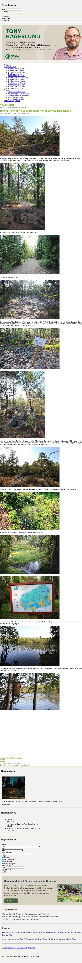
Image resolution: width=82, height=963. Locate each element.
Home (2, 107)
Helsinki (30, 932)
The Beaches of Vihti (15, 88)
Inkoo (36, 932)
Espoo (2, 760)
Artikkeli (7, 858)
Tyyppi (4, 856)
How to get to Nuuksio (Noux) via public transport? (24, 828)
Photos (6, 90)
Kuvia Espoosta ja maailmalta (16, 107)
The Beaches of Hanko (16, 70)
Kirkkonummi (51, 932)
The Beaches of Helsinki (16, 72)
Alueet (4, 848)
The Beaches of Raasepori (17, 83)
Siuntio (79, 932)
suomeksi (5, 16)
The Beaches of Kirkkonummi (18, 77)
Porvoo (64, 932)
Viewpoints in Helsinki (16, 99)
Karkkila (42, 932)
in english (5, 20)
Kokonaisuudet (7, 852)
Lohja (59, 932)
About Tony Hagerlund (12, 101)
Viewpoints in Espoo (15, 97)
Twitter (4, 948)
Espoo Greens (34, 956)
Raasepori (72, 932)
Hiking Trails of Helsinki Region (19, 95)
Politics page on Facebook (17, 948)
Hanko (23, 932)
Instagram (31, 948)
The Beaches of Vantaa (16, 86)
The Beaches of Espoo (16, 68)
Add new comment (6, 763)
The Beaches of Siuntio (16, 85)
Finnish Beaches (10, 67)
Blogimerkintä (9, 860)
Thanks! (9, 819)
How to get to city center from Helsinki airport (22, 824)
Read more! (6, 804)
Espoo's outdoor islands (16, 92)
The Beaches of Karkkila (16, 76)
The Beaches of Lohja (16, 79)
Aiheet (4, 845)
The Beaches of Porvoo (16, 81)
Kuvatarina (8, 862)
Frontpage (7, 65)
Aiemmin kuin (7, 865)
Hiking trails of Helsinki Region (11, 758)
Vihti (10, 935)
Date (4, 867)
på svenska (6, 18)
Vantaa (5, 935)
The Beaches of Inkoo (16, 74)
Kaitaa (2, 761)
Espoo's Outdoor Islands (28, 939)
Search (4, 9)
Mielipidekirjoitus (10, 864)
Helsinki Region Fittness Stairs (19, 93)
